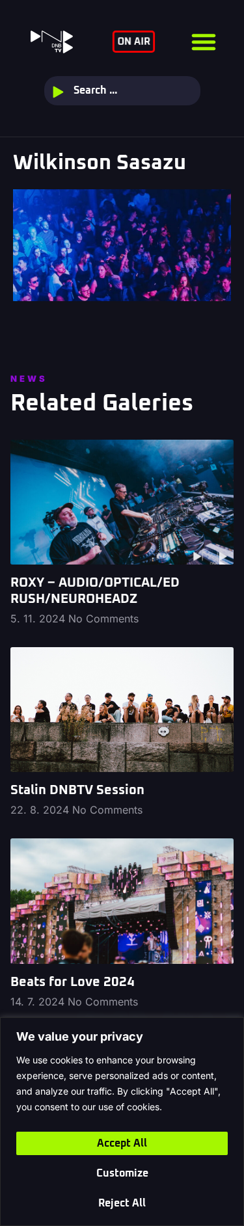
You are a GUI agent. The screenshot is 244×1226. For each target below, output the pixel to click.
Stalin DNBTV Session (77, 790)
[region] (122, 1121)
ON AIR (133, 42)
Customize (122, 1173)
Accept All (122, 1143)
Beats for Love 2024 (72, 982)
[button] (203, 41)
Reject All (122, 1203)
